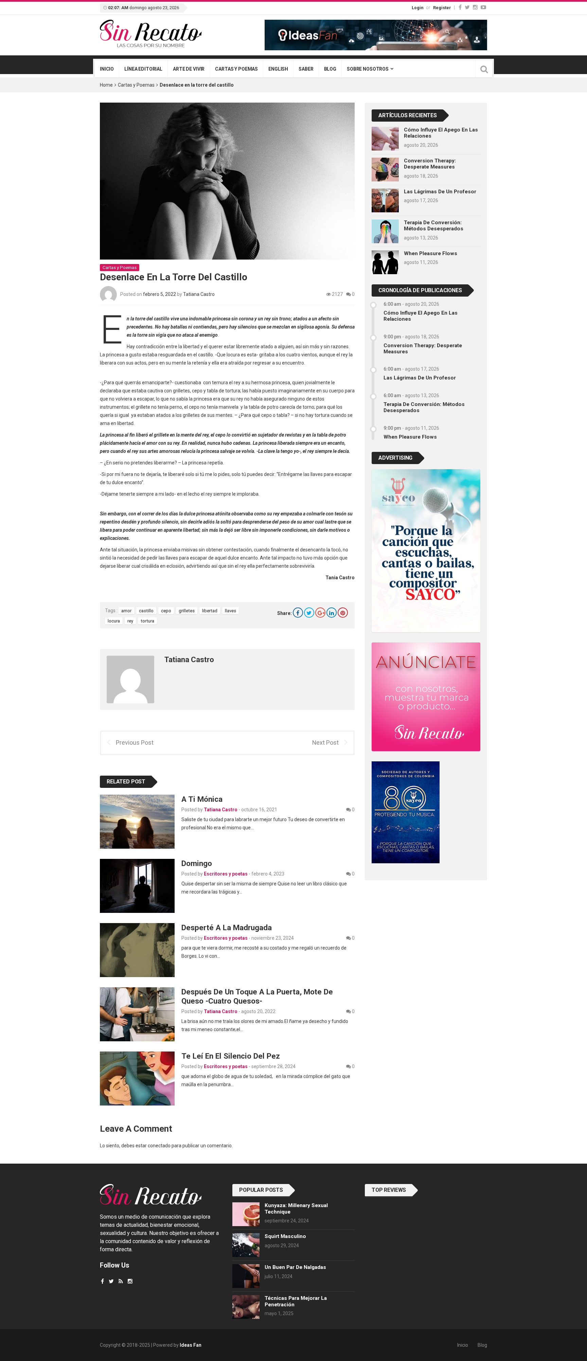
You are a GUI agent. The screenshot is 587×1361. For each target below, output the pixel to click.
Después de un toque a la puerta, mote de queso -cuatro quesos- (257, 996)
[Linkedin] (331, 612)
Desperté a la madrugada (226, 927)
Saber (306, 69)
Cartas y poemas (236, 69)
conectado (159, 1145)
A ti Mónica (202, 799)
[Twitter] (467, 7)
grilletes (187, 610)
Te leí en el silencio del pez (231, 1055)
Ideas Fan (190, 1345)
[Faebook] (102, 1281)
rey (130, 620)
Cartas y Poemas (136, 85)
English (278, 69)
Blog (330, 69)
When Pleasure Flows (430, 253)
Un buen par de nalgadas (295, 1267)
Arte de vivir (188, 69)
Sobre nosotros (368, 69)
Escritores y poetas (226, 874)
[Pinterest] (343, 612)
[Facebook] (460, 7)
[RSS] (121, 1281)
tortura (147, 620)
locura (114, 620)
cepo (166, 610)
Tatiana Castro (199, 294)
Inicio (107, 69)
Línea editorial (143, 69)
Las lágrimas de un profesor (440, 192)
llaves (230, 610)
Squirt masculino (285, 1236)
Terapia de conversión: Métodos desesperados (433, 225)
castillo (146, 610)
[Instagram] (475, 7)
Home (106, 85)
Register (442, 7)
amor (126, 610)
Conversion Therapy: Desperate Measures (430, 164)
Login (417, 7)
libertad (209, 610)
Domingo (196, 863)
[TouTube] (483, 7)
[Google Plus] (320, 612)
